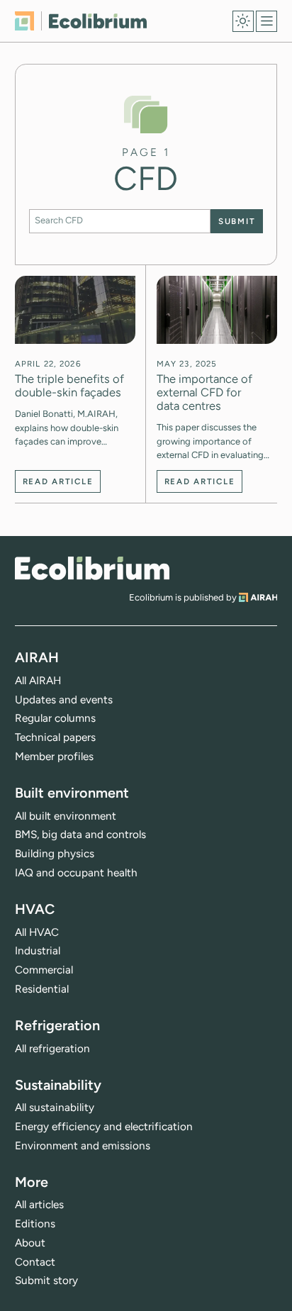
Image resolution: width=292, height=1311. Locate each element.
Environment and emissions (82, 1145)
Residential (42, 988)
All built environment (65, 815)
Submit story (46, 1280)
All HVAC (37, 932)
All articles (39, 1204)
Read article (58, 481)
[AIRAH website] (258, 597)
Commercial (44, 969)
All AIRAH (38, 680)
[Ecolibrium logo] (81, 21)
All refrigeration (52, 1048)
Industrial (37, 950)
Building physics (54, 853)
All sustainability (54, 1107)
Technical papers (55, 737)
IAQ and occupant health (76, 872)
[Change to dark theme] (243, 21)
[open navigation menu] (266, 21)
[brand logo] (92, 568)
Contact (35, 1261)
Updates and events (64, 699)
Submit (236, 221)
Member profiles (54, 756)
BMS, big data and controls (80, 834)
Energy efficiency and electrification (104, 1126)
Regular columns (55, 718)
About (30, 1242)
